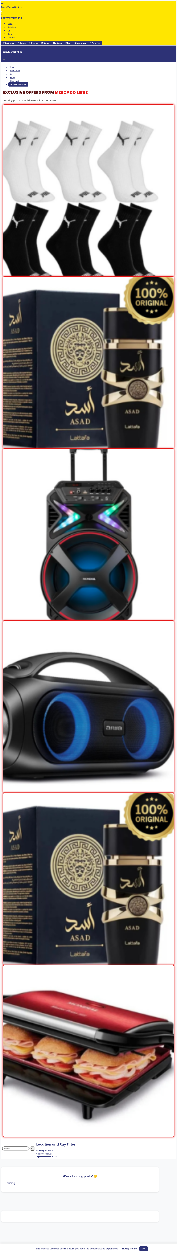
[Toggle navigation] (1, 11)
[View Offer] (88, 274)
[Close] (4, 59)
